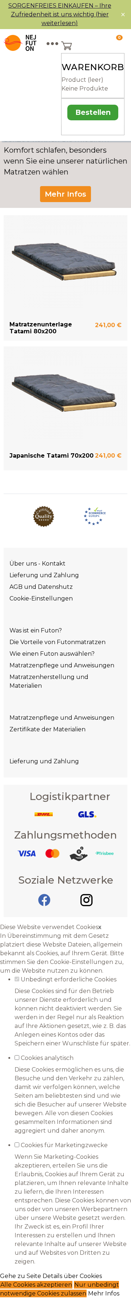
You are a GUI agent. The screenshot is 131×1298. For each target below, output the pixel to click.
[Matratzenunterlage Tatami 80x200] (65, 261)
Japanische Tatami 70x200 (51, 455)
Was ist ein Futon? (35, 630)
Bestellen (93, 112)
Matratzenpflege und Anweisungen (61, 665)
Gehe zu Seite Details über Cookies (51, 1276)
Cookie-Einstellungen (41, 598)
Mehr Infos (65, 194)
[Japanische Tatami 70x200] (65, 392)
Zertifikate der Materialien (47, 729)
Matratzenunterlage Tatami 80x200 (40, 328)
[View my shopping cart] (90, 46)
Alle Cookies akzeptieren (36, 1284)
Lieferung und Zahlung (44, 575)
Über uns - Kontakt (37, 563)
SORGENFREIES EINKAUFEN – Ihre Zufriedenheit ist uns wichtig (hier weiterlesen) (59, 14)
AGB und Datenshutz (41, 586)
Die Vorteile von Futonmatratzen (57, 642)
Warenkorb (92, 67)
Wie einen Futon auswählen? (52, 653)
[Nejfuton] (20, 43)
